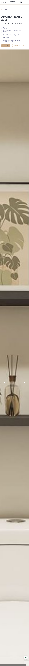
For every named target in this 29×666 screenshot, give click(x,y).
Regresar (5, 9)
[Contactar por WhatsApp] (26, 657)
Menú (4, 2)
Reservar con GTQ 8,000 (19, 45)
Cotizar (7, 45)
